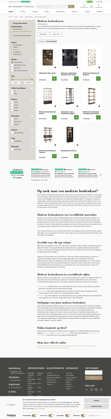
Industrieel (42, 291)
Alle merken (18, 62)
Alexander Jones (20, 65)
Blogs (68, 382)
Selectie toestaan (96, 406)
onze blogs (47, 333)
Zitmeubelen (17, 45)
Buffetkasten (56, 346)
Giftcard (49, 384)
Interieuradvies (60, 11)
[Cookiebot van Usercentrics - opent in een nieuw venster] (11, 415)
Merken (46, 11)
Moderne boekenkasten (22, 31)
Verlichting (17, 54)
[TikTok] (101, 389)
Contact (49, 373)
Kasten (15, 49)
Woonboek (70, 375)
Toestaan (96, 400)
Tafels (15, 47)
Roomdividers (18, 29)
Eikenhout (17, 121)
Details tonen (93, 415)
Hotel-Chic (17, 149)
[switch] (51, 415)
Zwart (16, 102)
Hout (16, 119)
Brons (16, 108)
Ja (15, 91)
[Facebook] (86, 389)
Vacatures (69, 386)
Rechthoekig (18, 133)
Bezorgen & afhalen (54, 377)
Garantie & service (53, 375)
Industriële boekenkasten (22, 35)
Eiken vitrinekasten (44, 346)
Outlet (68, 389)
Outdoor (22, 11)
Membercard (51, 382)
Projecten (75, 11)
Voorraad (35, 11)
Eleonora (17, 68)
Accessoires (17, 52)
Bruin (16, 110)
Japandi (41, 296)
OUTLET (99, 11)
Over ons (69, 373)
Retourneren (51, 380)
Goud (16, 105)
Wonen (11, 11)
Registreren (94, 378)
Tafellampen (65, 348)
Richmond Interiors (20, 70)
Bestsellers (18, 141)
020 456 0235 (15, 380)
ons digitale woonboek (62, 333)
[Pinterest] (96, 389)
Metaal (16, 124)
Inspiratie (87, 11)
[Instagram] (91, 389)
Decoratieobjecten (52, 348)
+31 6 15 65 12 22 (16, 387)
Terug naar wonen (20, 23)
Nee (15, 94)
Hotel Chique (43, 286)
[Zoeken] (71, 6)
